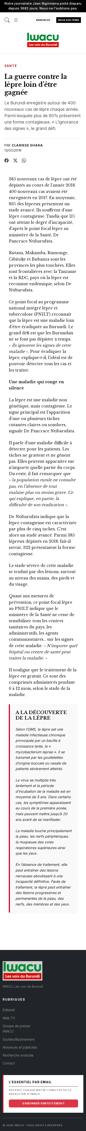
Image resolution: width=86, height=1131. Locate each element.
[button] (16, 18)
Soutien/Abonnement (18, 1039)
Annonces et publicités (20, 1047)
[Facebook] (6, 160)
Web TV (9, 1018)
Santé (10, 66)
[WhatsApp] (24, 160)
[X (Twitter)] (15, 160)
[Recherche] (7, 18)
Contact (9, 1063)
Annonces (43, 20)
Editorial (9, 1010)
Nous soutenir (68, 20)
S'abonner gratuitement (43, 1103)
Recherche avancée (18, 1055)
